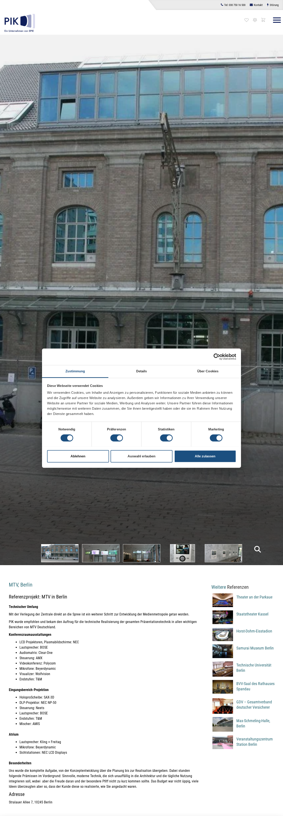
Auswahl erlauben (141, 456)
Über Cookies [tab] (207, 371)
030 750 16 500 (234, 5)
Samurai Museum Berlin (255, 648)
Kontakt (258, 5)
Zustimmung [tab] (75, 371)
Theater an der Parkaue (254, 597)
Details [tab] (141, 371)
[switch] (116, 437)
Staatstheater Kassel (252, 614)
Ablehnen (78, 456)
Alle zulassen (205, 456)
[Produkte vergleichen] (255, 20)
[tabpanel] (59, 553)
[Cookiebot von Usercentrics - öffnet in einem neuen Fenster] (216, 356)
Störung (274, 5)
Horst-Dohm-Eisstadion (254, 631)
